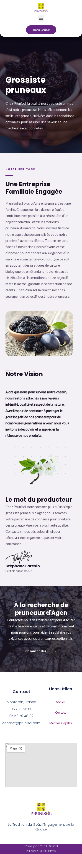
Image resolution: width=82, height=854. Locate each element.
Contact (60, 712)
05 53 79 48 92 (21, 715)
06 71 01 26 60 (21, 709)
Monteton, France (21, 701)
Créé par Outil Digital (41, 846)
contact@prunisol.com (21, 722)
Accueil (60, 702)
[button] (41, 18)
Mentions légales (60, 723)
